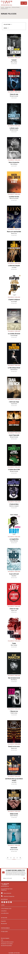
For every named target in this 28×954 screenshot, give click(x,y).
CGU (2, 940)
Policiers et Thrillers (16, 7)
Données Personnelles (6, 945)
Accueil (2, 7)
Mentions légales (5, 938)
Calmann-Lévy (8, 7)
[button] (8, 24)
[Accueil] (6, 3)
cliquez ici (23, 874)
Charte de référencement (7, 941)
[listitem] (2, 902)
